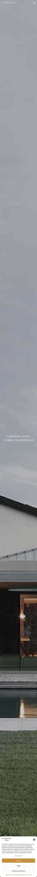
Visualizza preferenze (18, 871)
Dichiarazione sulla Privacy (20, 874)
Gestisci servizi (18, 855)
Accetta (18, 860)
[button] (34, 840)
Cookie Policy (8, 874)
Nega (18, 866)
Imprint (30, 874)
